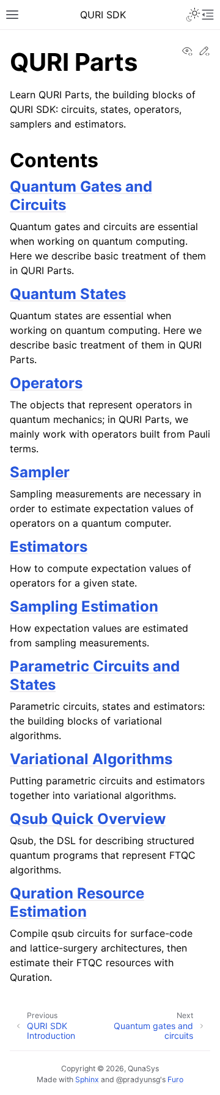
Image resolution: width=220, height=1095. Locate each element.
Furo (175, 1079)
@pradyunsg (138, 1079)
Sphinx (87, 1079)
